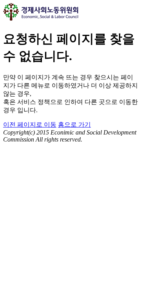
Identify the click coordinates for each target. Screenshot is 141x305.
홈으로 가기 (74, 124)
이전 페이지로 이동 (29, 124)
